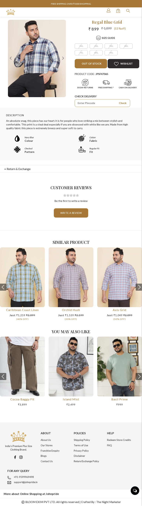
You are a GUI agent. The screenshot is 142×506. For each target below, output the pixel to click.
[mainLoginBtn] (108, 10)
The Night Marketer (108, 502)
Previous (10, 58)
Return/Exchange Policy (86, 461)
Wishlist (126, 63)
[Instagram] (21, 456)
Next (63, 58)
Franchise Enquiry (50, 450)
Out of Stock (91, 63)
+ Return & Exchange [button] (17, 169)
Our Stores (47, 445)
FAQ (109, 445)
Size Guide (108, 37)
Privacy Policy (81, 450)
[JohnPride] (11, 12)
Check (122, 103)
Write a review (71, 212)
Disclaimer (79, 455)
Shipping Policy (82, 439)
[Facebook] (15, 456)
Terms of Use (81, 445)
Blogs (44, 455)
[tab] (71, 168)
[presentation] (3, 287)
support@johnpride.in (26, 482)
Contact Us (47, 461)
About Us (46, 439)
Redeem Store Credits (119, 439)
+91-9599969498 (24, 476)
